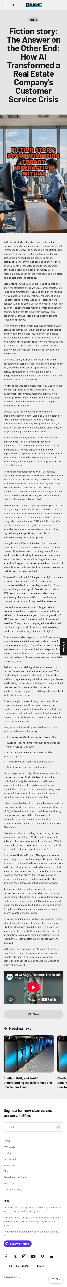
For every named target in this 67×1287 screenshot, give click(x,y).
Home (7, 1140)
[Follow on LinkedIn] (51, 1256)
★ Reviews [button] (64, 647)
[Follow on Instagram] (24, 1256)
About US (9, 1183)
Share (36, 1014)
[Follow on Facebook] (6, 1256)
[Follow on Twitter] (15, 1256)
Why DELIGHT (11, 1146)
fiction (33, 19)
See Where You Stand (15, 1177)
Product (8, 1152)
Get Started (10, 1158)
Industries (9, 1165)
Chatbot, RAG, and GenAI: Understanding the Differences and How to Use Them (28, 1082)
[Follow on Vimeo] (42, 1256)
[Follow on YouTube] (33, 1256)
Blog (6, 1171)
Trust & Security (12, 1189)
